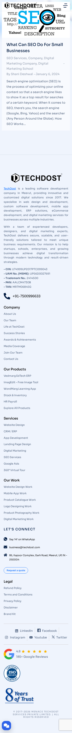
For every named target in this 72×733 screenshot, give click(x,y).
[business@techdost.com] (5, 547)
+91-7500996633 (26, 296)
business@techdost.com (24, 547)
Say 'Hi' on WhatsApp (22, 539)
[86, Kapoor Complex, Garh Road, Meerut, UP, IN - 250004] (5, 555)
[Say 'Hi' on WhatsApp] (5, 539)
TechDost (10, 188)
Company (35, 58)
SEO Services (16, 58)
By (19, 74)
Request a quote (16, 570)
